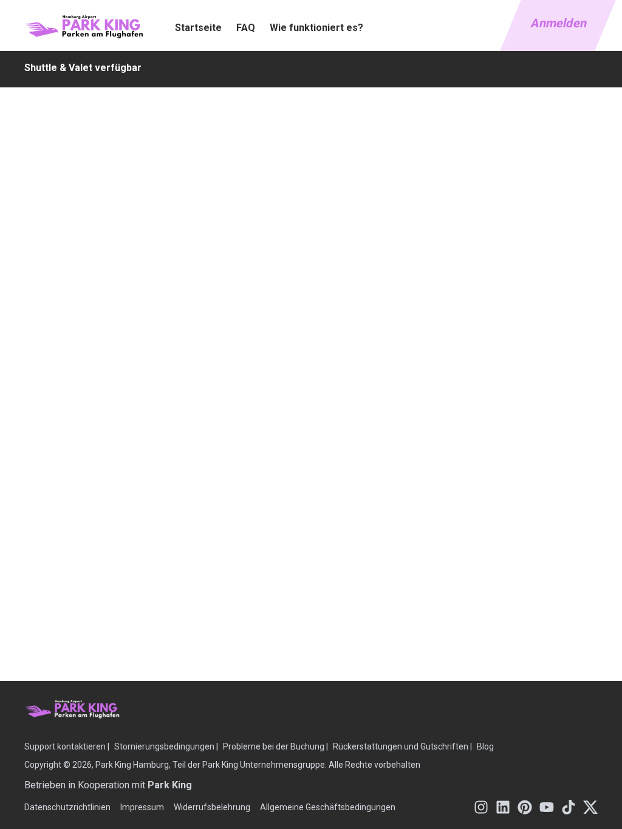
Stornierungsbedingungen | (166, 746)
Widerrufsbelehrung (212, 807)
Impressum (142, 807)
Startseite (198, 27)
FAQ (245, 27)
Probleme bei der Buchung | (275, 746)
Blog (485, 746)
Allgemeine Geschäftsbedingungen (327, 807)
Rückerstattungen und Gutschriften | (402, 746)
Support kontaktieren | (66, 746)
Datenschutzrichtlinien (67, 807)
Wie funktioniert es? (316, 27)
